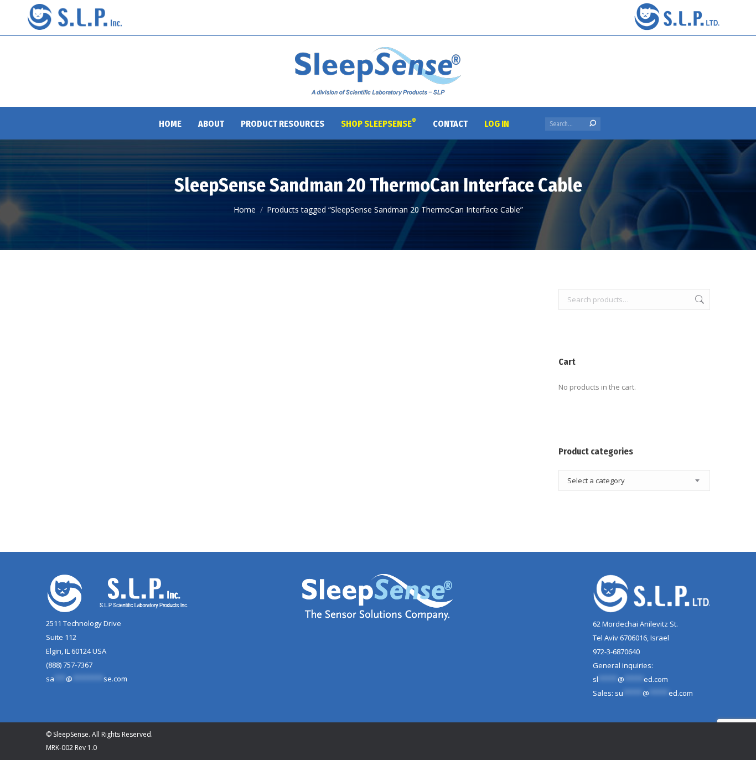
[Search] (592, 123)
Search (698, 299)
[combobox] (634, 480)
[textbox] (596, 481)
